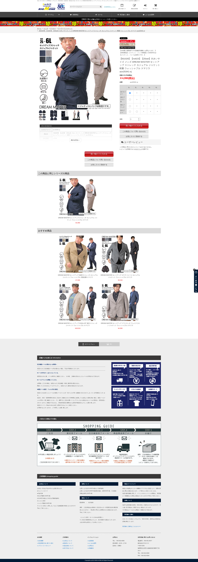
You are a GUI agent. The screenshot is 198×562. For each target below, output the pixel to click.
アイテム (51, 14)
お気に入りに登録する (134, 136)
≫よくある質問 (91, 543)
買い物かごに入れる (134, 126)
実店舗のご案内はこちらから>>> (131, 526)
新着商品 (75, 14)
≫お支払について (67, 540)
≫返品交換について (67, 545)
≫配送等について (67, 543)
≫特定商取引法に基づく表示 (45, 543)
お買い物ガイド (122, 8)
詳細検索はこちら (110, 7)
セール (100, 14)
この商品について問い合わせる (134, 131)
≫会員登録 (90, 540)
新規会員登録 (134, 8)
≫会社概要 (40, 540)
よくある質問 (149, 14)
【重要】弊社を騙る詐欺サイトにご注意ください (99, 19)
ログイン (145, 8)
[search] (100, 6)
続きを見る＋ (75, 140)
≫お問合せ (90, 545)
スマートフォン (90, 344)
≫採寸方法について (67, 548)
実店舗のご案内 (125, 14)
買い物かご (155, 8)
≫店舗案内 (90, 548)
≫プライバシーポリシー (44, 545)
